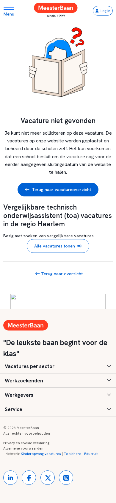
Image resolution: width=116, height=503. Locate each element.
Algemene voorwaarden (23, 448)
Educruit (91, 453)
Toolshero (72, 453)
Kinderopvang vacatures (41, 453)
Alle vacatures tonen (54, 246)
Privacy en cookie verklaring (26, 443)
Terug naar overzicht (61, 273)
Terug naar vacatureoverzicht (61, 189)
